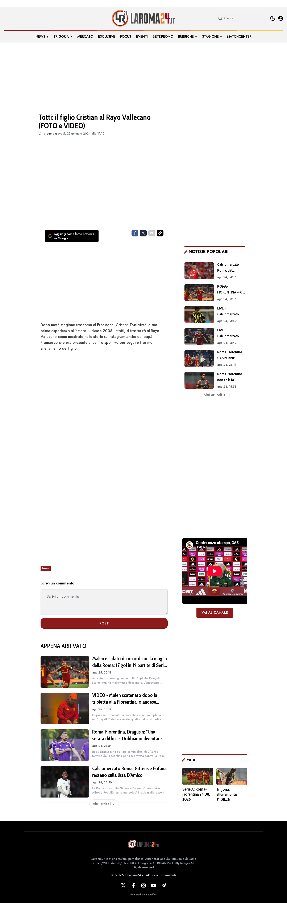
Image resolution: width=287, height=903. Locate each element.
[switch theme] (273, 18)
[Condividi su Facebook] (135, 233)
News (40, 36)
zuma (50, 133)
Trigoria (61, 36)
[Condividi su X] (143, 233)
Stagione (210, 36)
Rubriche (186, 36)
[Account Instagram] (143, 885)
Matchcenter (239, 36)
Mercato (85, 36)
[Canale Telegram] (163, 885)
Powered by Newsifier (143, 894)
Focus (125, 36)
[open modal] (280, 18)
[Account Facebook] (133, 885)
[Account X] (123, 885)
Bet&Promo (163, 36)
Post (104, 623)
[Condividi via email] (151, 233)
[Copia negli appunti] (160, 233)
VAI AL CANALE (214, 612)
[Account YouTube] (153, 885)
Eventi (142, 36)
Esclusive (106, 36)
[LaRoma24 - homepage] (143, 18)
